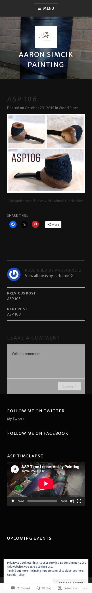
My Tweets (15, 419)
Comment (69, 386)
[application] (46, 484)
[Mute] (72, 501)
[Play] (13, 501)
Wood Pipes (69, 108)
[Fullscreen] (79, 501)
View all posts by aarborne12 (49, 275)
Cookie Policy (16, 574)
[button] (46, 153)
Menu (48, 8)
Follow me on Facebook (37, 433)
